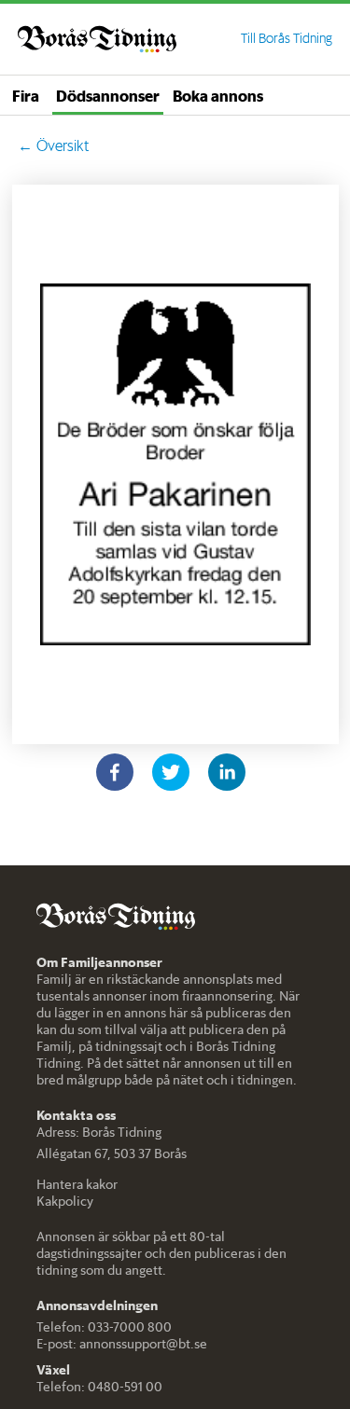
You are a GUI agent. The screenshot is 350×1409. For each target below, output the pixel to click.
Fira (25, 95)
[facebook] (114, 772)
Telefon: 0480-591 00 (99, 1386)
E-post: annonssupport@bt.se (121, 1343)
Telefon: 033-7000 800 (104, 1327)
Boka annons (218, 95)
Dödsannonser (108, 95)
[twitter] (170, 772)
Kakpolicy (64, 1201)
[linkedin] (226, 772)
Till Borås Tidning (286, 38)
